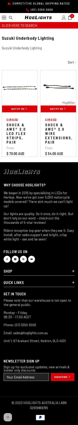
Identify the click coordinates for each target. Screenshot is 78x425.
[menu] (4, 17)
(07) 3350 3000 (41, 9)
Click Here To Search (19, 25)
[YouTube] (31, 259)
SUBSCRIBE (61, 376)
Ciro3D (12, 120)
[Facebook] (7, 259)
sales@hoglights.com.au (30, 333)
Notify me (18, 108)
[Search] (11, 18)
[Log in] (64, 18)
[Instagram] (15, 259)
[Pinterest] (23, 259)
